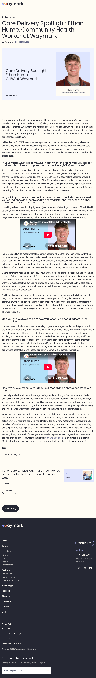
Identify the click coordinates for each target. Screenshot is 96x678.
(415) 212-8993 (83, 555)
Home (4, 541)
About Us (6, 596)
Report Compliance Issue (12, 644)
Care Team (7, 601)
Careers (5, 607)
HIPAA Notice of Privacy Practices (15, 634)
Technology (7, 586)
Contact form (84, 543)
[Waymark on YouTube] (90, 568)
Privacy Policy (7, 624)
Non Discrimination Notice (12, 639)
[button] (92, 4)
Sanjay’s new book (54, 438)
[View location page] (12, 555)
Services (6, 546)
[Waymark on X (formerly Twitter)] (78, 568)
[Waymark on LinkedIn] (84, 568)
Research (6, 591)
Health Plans (8, 574)
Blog (4, 612)
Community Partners (12, 580)
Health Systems (9, 577)
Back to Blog (10, 508)
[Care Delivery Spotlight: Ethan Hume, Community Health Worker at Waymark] (48, 481)
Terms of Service (8, 629)
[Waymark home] (12, 4)
